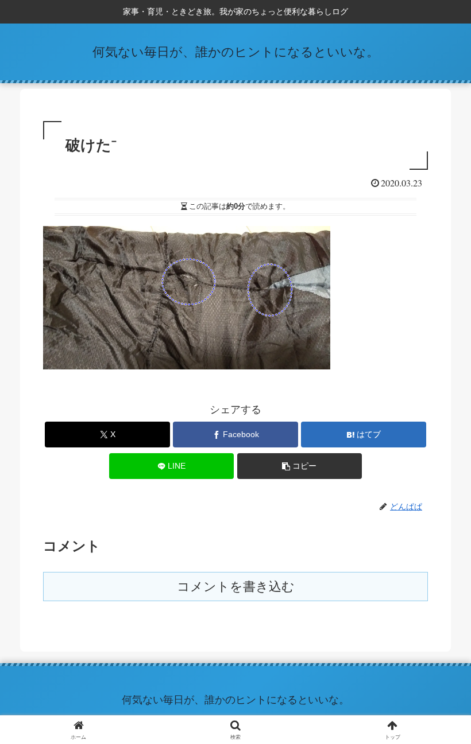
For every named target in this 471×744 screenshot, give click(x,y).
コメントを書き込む (236, 586)
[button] (299, 466)
